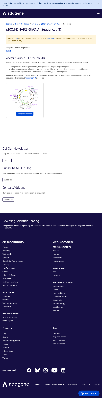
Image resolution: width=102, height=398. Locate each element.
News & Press (7, 278)
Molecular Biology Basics (11, 340)
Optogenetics (57, 300)
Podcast (5, 344)
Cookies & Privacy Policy (54, 384)
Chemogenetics (58, 286)
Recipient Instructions (10, 282)
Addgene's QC (30, 78)
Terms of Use (86, 384)
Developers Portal (59, 344)
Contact (38, 384)
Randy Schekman (22, 24)
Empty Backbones (59, 293)
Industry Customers (9, 275)
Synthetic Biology (59, 304)
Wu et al (35, 24)
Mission (5, 247)
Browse (9, 24)
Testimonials (7, 254)
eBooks (5, 337)
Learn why (51, 38)
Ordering (5, 300)
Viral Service (6, 307)
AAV (54, 272)
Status (97, 384)
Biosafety (5, 264)
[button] (98, 13)
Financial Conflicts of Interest (12, 261)
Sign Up (7, 160)
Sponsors (5, 257)
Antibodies (56, 251)
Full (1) (9, 51)
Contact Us (8, 199)
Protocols (5, 347)
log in (16, 38)
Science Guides (8, 351)
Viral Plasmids (58, 307)
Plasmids (56, 254)
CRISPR (55, 290)
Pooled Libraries (58, 261)
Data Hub (56, 333)
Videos (4, 354)
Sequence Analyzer (59, 337)
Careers (5, 271)
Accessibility (72, 384)
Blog (4, 334)
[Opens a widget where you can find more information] (89, 394)
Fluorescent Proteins (60, 297)
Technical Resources (9, 303)
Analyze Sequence (25, 114)
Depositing (6, 296)
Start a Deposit (7, 321)
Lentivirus (56, 275)
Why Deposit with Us (9, 317)
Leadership (6, 251)
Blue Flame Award (8, 268)
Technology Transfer (9, 285)
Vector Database (59, 340)
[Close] (97, 3)
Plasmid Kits (57, 258)
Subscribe (8, 180)
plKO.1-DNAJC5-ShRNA (50, 24)
